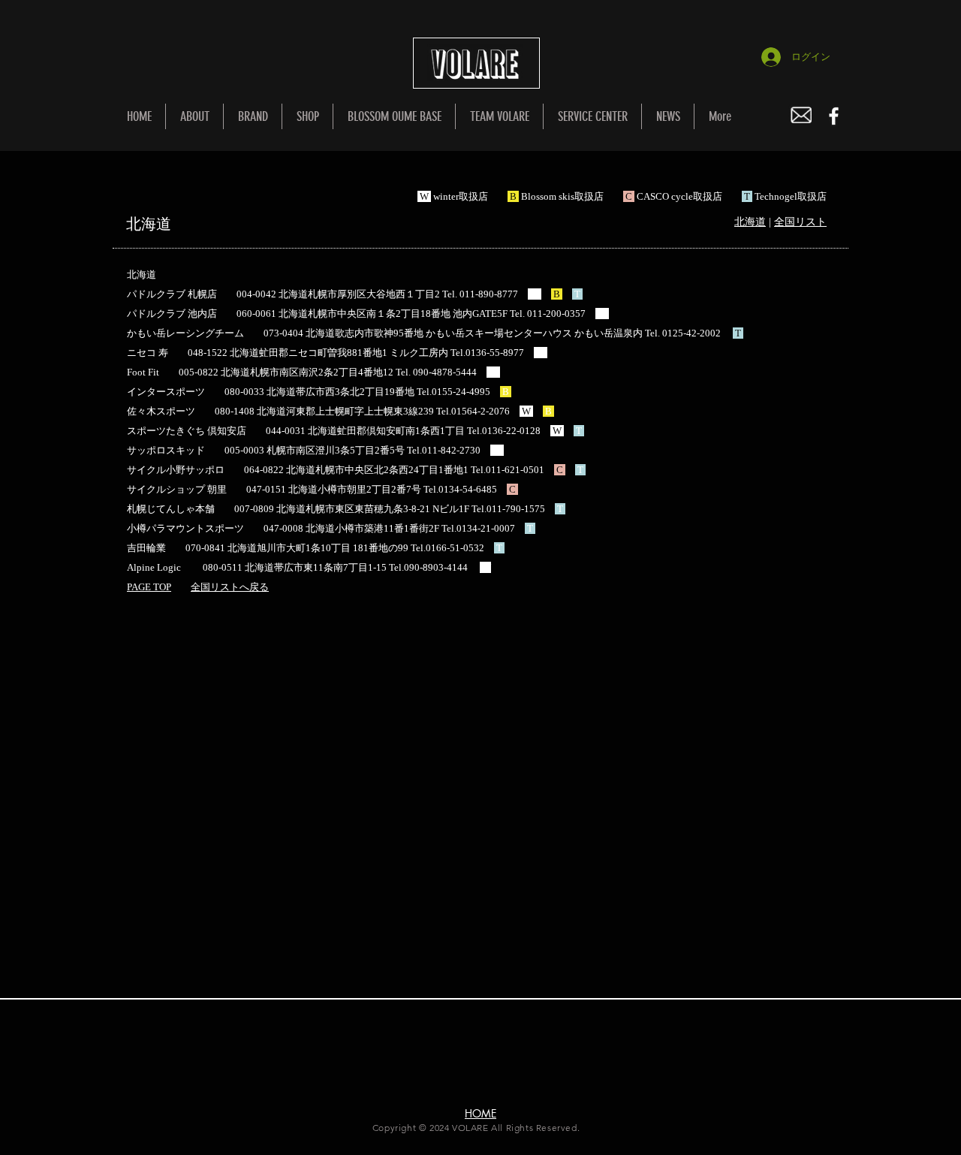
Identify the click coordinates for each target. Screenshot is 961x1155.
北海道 (750, 222)
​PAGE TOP (149, 587)
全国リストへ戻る (230, 587)
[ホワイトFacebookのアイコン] (833, 116)
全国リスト (800, 222)
